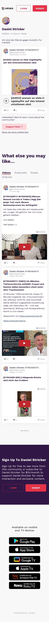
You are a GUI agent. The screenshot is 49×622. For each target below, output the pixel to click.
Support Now (13, 126)
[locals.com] (7, 8)
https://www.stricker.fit (30, 316)
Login (23, 8)
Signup (40, 8)
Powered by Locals (24, 612)
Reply (42, 110)
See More (24, 431)
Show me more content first (15, 132)
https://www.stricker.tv (14, 321)
